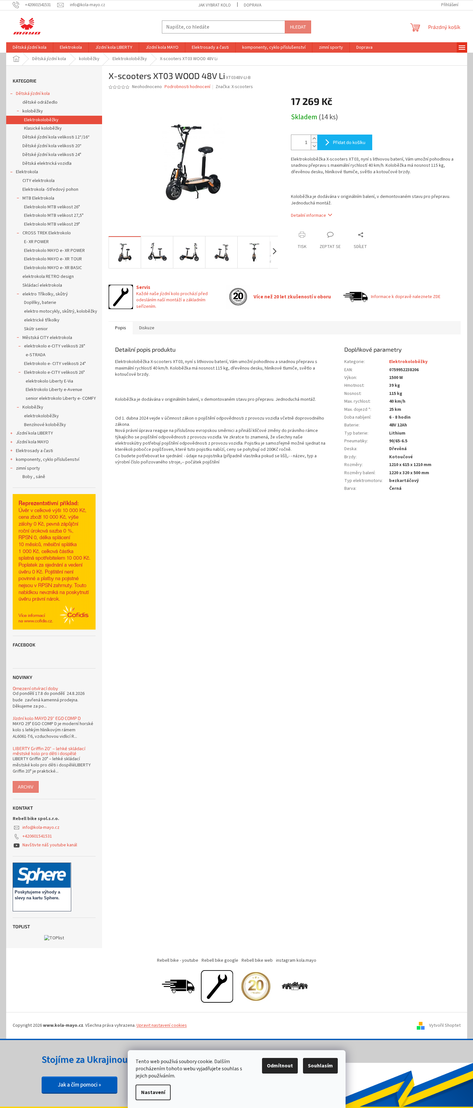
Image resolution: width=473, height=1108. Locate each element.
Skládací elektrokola (42, 285)
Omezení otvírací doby (35, 688)
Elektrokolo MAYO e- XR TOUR (53, 259)
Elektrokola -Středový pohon (50, 189)
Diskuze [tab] (146, 328)
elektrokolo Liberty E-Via (49, 381)
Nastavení (153, 1092)
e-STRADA (36, 355)
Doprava (252, 5)
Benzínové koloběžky (45, 425)
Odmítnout (280, 1065)
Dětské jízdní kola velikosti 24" (51, 154)
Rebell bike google (220, 960)
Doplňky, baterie (40, 302)
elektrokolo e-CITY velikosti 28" (54, 346)
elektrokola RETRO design (48, 276)
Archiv (25, 786)
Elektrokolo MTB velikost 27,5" (54, 215)
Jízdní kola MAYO (32, 442)
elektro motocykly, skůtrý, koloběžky (60, 311)
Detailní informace (308, 215)
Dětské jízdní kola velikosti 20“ (52, 146)
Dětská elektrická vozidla (47, 163)
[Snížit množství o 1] (314, 146)
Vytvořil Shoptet (445, 1025)
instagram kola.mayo (296, 960)
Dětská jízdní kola (33, 93)
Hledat (298, 27)
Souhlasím (320, 1065)
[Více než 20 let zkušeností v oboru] (256, 986)
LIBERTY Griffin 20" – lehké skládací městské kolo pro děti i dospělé (49, 751)
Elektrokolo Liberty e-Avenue (54, 389)
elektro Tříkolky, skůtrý (45, 294)
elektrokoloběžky (41, 416)
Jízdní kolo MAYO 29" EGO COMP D (47, 718)
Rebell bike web (257, 960)
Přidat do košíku (349, 142)
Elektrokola (27, 172)
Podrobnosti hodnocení (187, 87)
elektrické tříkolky (41, 320)
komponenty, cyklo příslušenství (47, 459)
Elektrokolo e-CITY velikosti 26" (54, 372)
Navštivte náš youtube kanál (49, 845)
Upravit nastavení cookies (162, 1025)
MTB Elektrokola (38, 198)
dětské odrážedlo (40, 102)
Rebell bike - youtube (177, 960)
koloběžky (32, 111)
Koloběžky (32, 407)
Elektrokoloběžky (41, 120)
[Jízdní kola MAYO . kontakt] (295, 986)
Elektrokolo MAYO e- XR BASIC (53, 268)
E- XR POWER (36, 242)
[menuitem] (29, 47)
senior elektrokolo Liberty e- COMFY (61, 398)
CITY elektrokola (38, 180)
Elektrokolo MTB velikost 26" (52, 207)
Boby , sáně (33, 477)
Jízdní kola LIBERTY (34, 433)
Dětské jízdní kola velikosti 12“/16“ (56, 137)
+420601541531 (37, 836)
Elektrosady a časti (34, 451)
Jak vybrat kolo (214, 5)
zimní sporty (28, 468)
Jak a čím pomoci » (79, 1085)
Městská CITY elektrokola (47, 337)
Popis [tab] (120, 328)
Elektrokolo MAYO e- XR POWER (54, 250)
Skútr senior (36, 329)
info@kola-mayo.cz (40, 827)
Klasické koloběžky (43, 128)
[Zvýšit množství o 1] (314, 138)
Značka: (234, 87)
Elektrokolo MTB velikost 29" (52, 224)
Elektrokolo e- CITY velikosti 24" (55, 363)
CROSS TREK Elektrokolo (46, 233)
